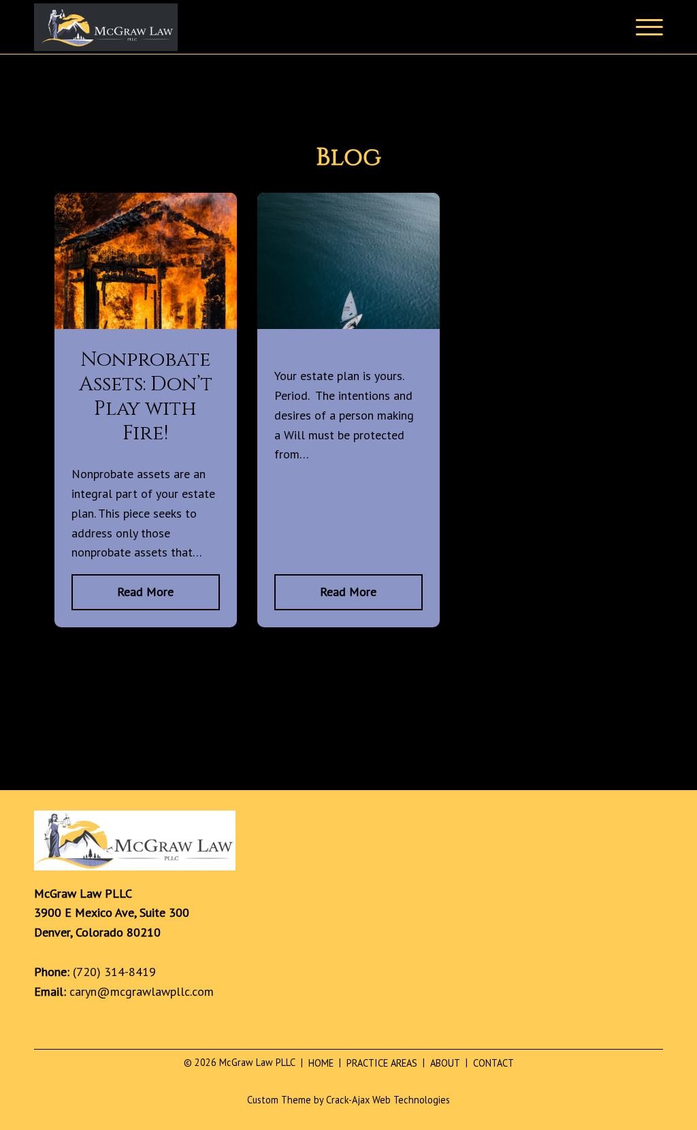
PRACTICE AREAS (378, 1062)
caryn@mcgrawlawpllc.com (141, 991)
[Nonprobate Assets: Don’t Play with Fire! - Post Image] (145, 324)
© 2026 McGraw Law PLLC (239, 1062)
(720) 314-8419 (114, 971)
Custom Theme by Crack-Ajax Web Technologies (348, 1099)
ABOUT (441, 1062)
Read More (145, 591)
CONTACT (490, 1062)
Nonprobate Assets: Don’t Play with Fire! (145, 396)
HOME (317, 1062)
